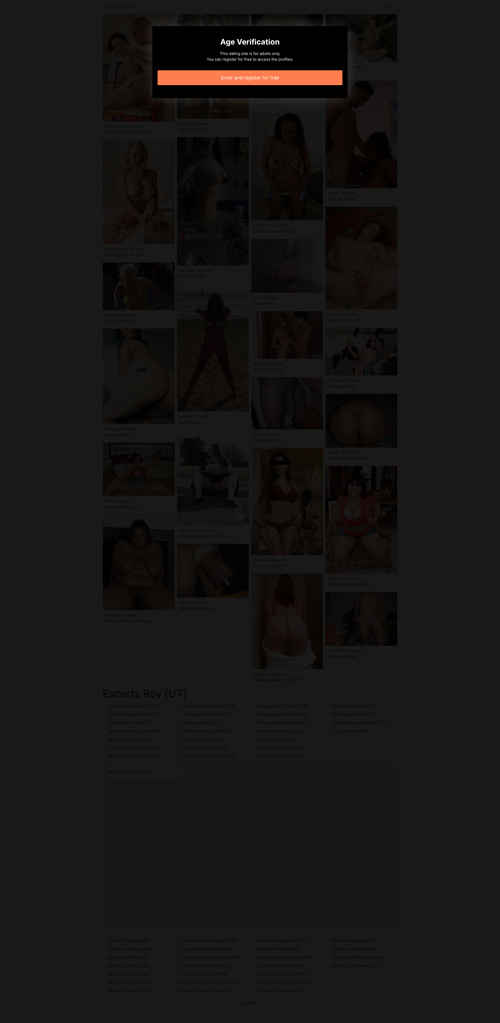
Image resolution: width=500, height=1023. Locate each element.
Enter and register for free (250, 77)
